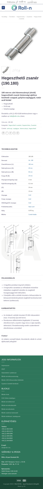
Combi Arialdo (32, 214)
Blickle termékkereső (8, 402)
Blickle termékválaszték (9, 405)
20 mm (30, 176)
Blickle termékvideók (8, 409)
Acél (29, 195)
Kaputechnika (21, 16)
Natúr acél (31, 206)
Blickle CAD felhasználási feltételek (13, 380)
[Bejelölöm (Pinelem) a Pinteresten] (17, 133)
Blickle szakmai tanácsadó (10, 413)
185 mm (30, 164)
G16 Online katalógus (8, 398)
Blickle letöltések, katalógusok (11, 416)
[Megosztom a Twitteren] (10, 133)
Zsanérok (29, 16)
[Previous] (5, 44)
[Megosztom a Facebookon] (7, 133)
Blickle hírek (5, 394)
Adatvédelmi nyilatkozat (9, 373)
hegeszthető (32, 128)
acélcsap (9, 128)
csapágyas (16, 128)
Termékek (12, 16)
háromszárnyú (24, 128)
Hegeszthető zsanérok (15, 125)
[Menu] (3, 7)
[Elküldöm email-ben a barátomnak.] (14, 133)
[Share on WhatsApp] (3, 133)
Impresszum (5, 365)
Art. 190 (30, 160)
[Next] (38, 44)
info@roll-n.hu (15, 116)
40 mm (30, 168)
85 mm (30, 172)
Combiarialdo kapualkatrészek (31, 2)
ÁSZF (3, 369)
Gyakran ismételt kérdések (10, 383)
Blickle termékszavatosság (10, 376)
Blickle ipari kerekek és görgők (10, 2)
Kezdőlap (4, 16)
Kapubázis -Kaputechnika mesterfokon (21, 2)
